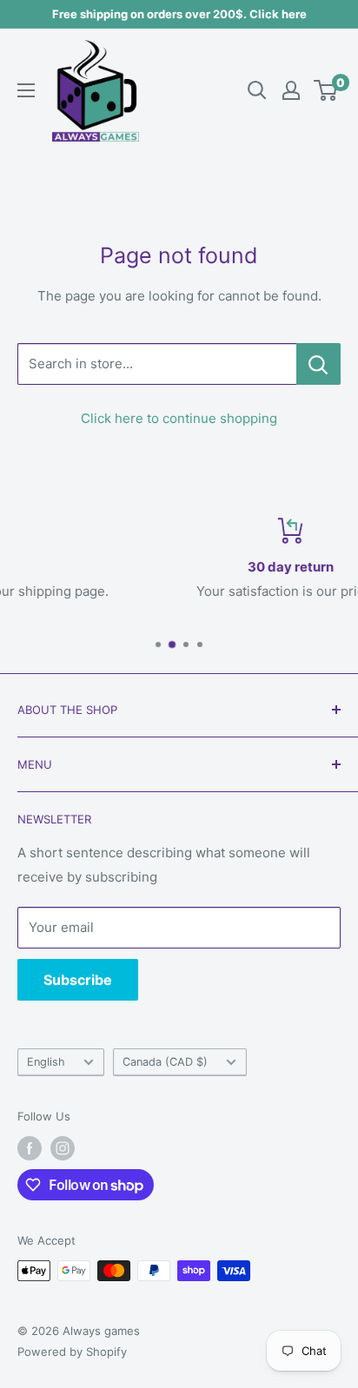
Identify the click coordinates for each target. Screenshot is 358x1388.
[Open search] (257, 90)
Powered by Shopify (72, 1351)
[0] (326, 90)
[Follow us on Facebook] (29, 1148)
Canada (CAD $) (165, 1061)
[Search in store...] (318, 364)
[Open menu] (26, 90)
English (46, 1061)
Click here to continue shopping (179, 418)
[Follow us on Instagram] (62, 1148)
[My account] (291, 90)
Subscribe (77, 979)
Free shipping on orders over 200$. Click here (179, 14)
